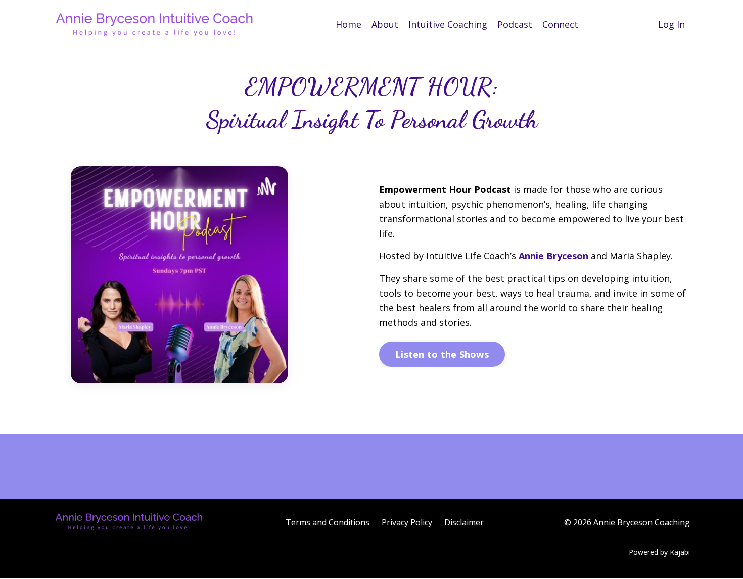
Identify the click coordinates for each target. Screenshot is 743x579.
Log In (671, 24)
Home (348, 24)
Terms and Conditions (327, 522)
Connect (560, 24)
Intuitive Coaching (447, 24)
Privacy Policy (407, 522)
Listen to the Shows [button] (442, 354)
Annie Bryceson (553, 256)
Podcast (514, 24)
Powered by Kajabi (659, 552)
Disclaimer (464, 522)
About (385, 24)
